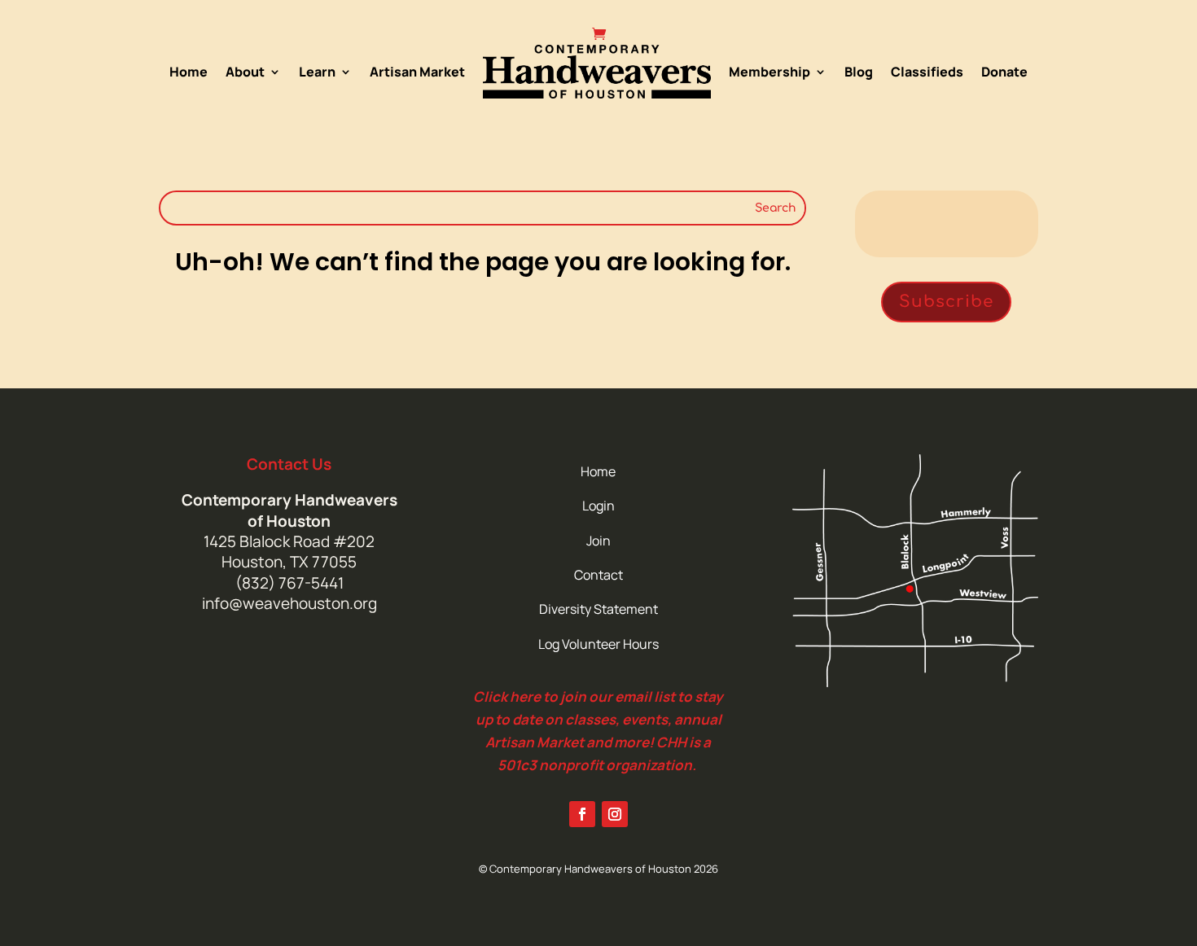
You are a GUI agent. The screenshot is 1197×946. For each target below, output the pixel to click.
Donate (1004, 72)
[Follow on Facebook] (582, 814)
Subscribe (946, 301)
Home (188, 72)
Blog (858, 72)
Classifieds (927, 72)
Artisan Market (417, 72)
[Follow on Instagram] (615, 814)
